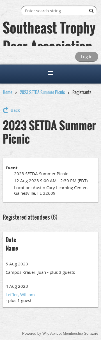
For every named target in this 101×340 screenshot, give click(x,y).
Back (15, 110)
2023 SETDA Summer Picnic (42, 92)
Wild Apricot (52, 333)
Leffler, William (20, 294)
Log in (87, 56)
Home (7, 92)
